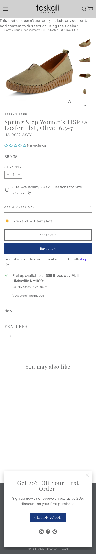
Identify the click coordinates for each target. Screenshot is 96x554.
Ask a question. (19, 206)
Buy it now (48, 248)
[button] (15, 145)
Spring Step (15, 114)
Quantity (13, 167)
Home (8, 29)
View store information (28, 295)
